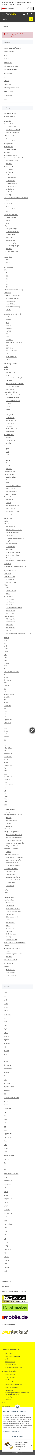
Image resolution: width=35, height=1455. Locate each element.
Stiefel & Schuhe (9, 474)
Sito (5, 790)
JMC (5, 1126)
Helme (6, 369)
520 (7, 281)
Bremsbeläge (10, 972)
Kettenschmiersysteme (11, 854)
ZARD (8, 359)
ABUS (5, 996)
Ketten (6, 270)
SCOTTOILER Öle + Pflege (14, 860)
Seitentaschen (10, 610)
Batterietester (10, 871)
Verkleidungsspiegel (12, 246)
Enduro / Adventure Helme (14, 383)
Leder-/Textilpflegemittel (14, 840)
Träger (6, 585)
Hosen (8, 406)
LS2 (7, 457)
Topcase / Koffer (11, 582)
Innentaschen (10, 622)
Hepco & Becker (11, 141)
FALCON (8, 325)
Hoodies (8, 403)
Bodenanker (10, 906)
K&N (5, 1130)
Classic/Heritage (11, 477)
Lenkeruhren (10, 192)
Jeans (8, 412)
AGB (5, 77)
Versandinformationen (11, 70)
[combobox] (15, 8)
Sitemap (6, 80)
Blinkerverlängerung (12, 532)
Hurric (6, 703)
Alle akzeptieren (17, 1436)
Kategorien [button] (6, 1281)
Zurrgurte (9, 826)
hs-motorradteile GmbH (11, 1097)
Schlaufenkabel (11, 934)
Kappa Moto (8, 720)
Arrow (6, 652)
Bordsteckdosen (11, 874)
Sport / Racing (10, 488)
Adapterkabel (10, 527)
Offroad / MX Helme (12, 386)
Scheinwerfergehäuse (13, 555)
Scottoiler (7, 779)
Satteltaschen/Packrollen (14, 608)
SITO (7, 354)
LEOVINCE (9, 339)
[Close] (31, 1445)
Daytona (6, 663)
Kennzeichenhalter (12, 161)
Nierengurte (10, 423)
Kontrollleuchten (11, 544)
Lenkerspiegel (10, 234)
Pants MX (9, 426)
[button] (24, 14)
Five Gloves (7, 680)
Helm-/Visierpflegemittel (14, 834)
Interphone (7, 705)
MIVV (7, 345)
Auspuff (6, 317)
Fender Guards (11, 127)
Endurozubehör (9, 135)
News (5, 55)
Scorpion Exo (8, 776)
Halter (8, 920)
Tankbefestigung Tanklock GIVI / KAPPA (18, 633)
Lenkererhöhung (11, 183)
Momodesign (8, 754)
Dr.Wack (6, 1050)
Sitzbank (6, 893)
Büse (5, 1022)
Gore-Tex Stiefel (11, 494)
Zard (5, 1271)
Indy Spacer (10, 541)
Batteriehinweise (10, 1365)
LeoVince (6, 737)
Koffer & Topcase (9, 576)
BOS (7, 322)
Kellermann (7, 722)
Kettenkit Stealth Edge (13, 307)
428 (7, 278)
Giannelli (7, 686)
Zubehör (9, 163)
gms (7, 449)
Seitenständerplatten (11, 214)
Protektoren (7, 446)
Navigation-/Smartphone (12, 948)
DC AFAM (7, 1043)
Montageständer (11, 820)
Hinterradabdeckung (10, 155)
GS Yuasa (7, 1083)
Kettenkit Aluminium (12, 298)
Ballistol (6, 1011)
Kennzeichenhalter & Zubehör (13, 158)
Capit (5, 660)
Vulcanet (6, 1267)
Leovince (6, 1159)
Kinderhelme (10, 389)
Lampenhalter (10, 546)
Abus (5, 643)
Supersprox (7, 1249)
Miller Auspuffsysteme (11, 1173)
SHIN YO (6, 1231)
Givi (7, 138)
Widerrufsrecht (9, 52)
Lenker (8, 175)
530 (7, 287)
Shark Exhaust (8, 785)
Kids (7, 483)
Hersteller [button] (6, 1286)
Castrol (8, 851)
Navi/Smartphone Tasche (14, 954)
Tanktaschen (10, 613)
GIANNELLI (9, 328)
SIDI (5, 788)
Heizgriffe (7, 152)
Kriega (6, 731)
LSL (5, 742)
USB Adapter (10, 885)
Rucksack (9, 605)
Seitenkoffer (10, 579)
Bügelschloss (10, 914)
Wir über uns (8, 62)
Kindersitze (7, 574)
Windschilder (8, 257)
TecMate (6, 796)
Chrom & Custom (9, 124)
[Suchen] (31, 19)
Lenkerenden (10, 180)
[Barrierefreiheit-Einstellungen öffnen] (32, 730)
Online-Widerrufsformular (12, 48)
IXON (7, 451)
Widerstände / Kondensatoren (16, 561)
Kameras (6, 945)
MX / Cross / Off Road (13, 505)
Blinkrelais (9, 535)
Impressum (6, 1431)
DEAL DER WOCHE (9, 117)
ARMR (6, 649)
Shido (5, 1228)
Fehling (6, 677)
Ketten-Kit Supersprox (13, 295)
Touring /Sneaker (11, 491)
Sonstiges (9, 195)
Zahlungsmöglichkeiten (11, 66)
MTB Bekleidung (9, 434)
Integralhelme (10, 372)
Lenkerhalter (10, 189)
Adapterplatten (11, 619)
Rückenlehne (10, 627)
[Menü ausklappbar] (3, 13)
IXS (5, 714)
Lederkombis (10, 417)
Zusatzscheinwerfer (12, 132)
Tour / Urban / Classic (13, 511)
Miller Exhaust (8, 748)
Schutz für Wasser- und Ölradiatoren (16, 197)
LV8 (5, 745)
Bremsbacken (10, 969)
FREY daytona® (9, 683)
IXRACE (8, 337)
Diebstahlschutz (9, 900)
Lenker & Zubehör (9, 166)
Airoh (5, 646)
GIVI (7, 200)
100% (5, 640)
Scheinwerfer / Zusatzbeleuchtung (15, 566)
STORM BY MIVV (11, 356)
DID (5, 669)
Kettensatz (7, 293)
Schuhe (8, 443)
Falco (5, 1054)
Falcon (6, 674)
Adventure (9, 500)
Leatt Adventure (9, 1155)
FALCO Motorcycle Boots (11, 671)
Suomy (6, 1246)
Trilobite (8, 468)
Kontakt (6, 59)
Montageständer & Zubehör (13, 815)
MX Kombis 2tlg (11, 420)
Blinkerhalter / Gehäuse (13, 529)
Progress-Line (8, 765)
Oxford (8, 223)
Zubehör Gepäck (9, 616)
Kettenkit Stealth (11, 304)
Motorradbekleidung (10, 392)
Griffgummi (10, 172)
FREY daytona (8, 1069)
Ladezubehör (10, 883)
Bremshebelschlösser (13, 908)
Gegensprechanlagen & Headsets (14, 942)
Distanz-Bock (10, 169)
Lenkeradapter (11, 178)
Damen (8, 480)
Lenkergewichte (11, 186)
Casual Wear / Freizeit (13, 395)
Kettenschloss (10, 928)
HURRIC (8, 331)
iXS (5, 717)
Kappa (8, 212)
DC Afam (6, 666)
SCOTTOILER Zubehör (13, 866)
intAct (5, 1105)
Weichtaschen (8, 596)
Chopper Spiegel (11, 229)
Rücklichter (7, 563)
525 (7, 284)
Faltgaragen (7, 812)
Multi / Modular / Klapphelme (15, 378)
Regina (8, 310)
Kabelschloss (10, 923)
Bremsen (7, 967)
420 (7, 276)
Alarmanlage (10, 903)
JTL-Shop (20, 1452)
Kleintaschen (10, 602)
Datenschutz (16, 1431)
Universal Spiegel (11, 243)
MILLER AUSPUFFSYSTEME (14, 342)
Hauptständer (8, 146)
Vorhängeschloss (11, 940)
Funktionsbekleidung (13, 400)
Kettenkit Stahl (11, 301)
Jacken (8, 409)
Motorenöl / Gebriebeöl (11, 849)
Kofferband (9, 931)
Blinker (6, 521)
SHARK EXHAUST (11, 351)
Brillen (6, 366)
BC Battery (7, 1014)
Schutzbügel (8, 203)
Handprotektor (8, 144)
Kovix (5, 728)
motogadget (7, 756)
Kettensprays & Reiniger (14, 837)
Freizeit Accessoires (12, 398)
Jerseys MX (9, 415)
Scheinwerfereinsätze (13, 552)
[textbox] (15, 8)
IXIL (7, 334)
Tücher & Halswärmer (13, 429)
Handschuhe (8, 497)
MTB (7, 375)
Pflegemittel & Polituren (13, 846)
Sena (5, 782)
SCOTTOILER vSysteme (13, 863)
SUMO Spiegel (10, 240)
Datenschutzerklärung (12, 1356)
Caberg (6, 657)
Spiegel (6, 226)
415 (7, 273)
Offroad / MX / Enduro (13, 485)
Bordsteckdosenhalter (13, 877)
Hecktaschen (10, 599)
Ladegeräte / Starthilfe (11, 868)
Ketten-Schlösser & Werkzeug (13, 290)
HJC (5, 700)
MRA (5, 1188)
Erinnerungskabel (12, 917)
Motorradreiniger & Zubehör (15, 843)
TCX (5, 793)
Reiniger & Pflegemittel (11, 832)
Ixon (5, 1116)
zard (5, 805)
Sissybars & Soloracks (13, 129)
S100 (5, 773)
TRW (5, 802)
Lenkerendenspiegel (12, 231)
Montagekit (9, 549)
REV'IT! (8, 466)
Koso (5, 725)
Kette (7, 925)
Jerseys (8, 437)
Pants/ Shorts (10, 440)
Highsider (7, 697)
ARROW (8, 320)
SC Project (9, 348)
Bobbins (8, 817)
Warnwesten (10, 432)
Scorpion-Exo (8, 1213)
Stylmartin (7, 1242)
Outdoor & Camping (10, 959)
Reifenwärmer (8, 829)
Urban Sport (10, 514)
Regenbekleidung (9, 471)
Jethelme (9, 381)
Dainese (6, 1036)
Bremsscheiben (11, 975)
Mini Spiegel (10, 237)
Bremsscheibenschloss (13, 911)
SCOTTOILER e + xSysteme (14, 857)
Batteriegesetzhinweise (11, 88)
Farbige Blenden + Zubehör (15, 538)
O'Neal (8, 460)
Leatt (7, 454)
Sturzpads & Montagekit (11, 251)
